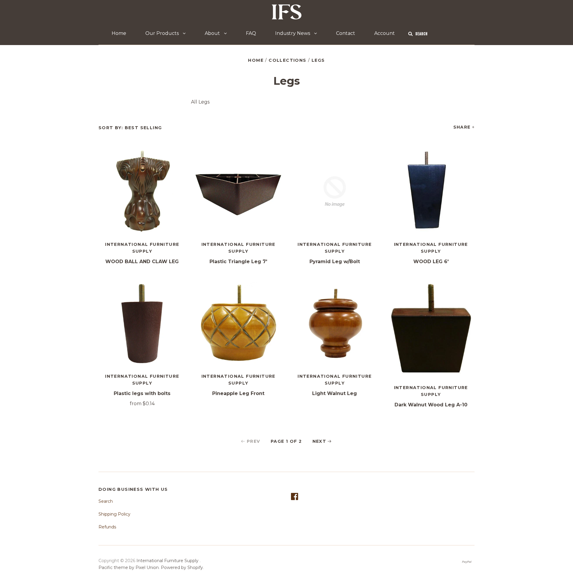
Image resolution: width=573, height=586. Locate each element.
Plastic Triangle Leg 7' (238, 261)
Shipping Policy (114, 514)
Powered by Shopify (182, 567)
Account (384, 33)
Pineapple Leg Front (238, 393)
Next (319, 441)
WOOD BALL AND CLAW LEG (142, 261)
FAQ (251, 33)
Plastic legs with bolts (142, 393)
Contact (345, 33)
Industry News (293, 33)
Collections (287, 60)
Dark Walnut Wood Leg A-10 (431, 405)
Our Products (162, 33)
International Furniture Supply (168, 560)
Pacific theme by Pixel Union (128, 567)
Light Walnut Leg (334, 393)
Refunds (107, 527)
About (213, 33)
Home (119, 33)
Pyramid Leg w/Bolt (334, 261)
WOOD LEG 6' (431, 261)
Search (105, 501)
